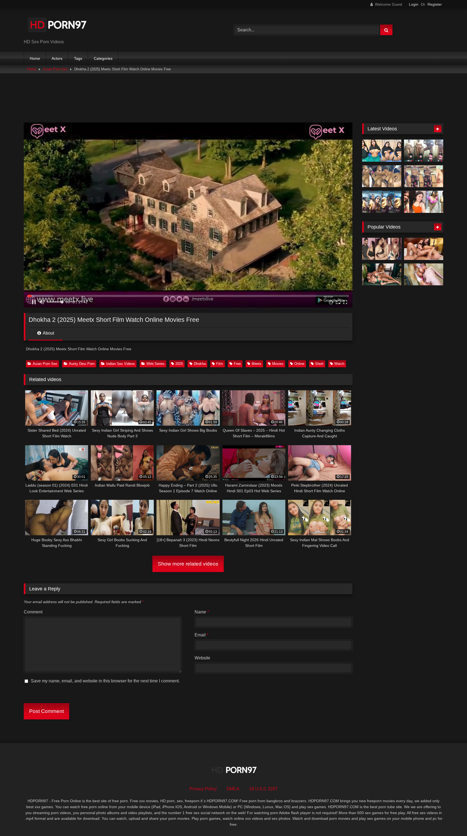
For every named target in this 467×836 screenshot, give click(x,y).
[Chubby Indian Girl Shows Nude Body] (423, 202)
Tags (78, 58)
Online (299, 364)
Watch (339, 364)
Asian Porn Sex (55, 69)
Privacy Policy (203, 789)
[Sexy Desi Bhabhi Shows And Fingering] (381, 151)
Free (237, 364)
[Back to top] (450, 820)
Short (319, 364)
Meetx (256, 364)
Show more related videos (188, 564)
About (48, 333)
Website (202, 658)
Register (435, 4)
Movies (277, 364)
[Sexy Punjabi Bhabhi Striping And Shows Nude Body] (423, 176)
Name (202, 612)
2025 (179, 364)
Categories (103, 58)
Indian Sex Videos (120, 364)
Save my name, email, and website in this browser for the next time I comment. (105, 681)
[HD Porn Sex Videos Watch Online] (57, 26)
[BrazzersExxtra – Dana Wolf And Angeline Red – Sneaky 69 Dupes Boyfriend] (423, 249)
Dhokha (200, 364)
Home (35, 58)
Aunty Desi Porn (82, 364)
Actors (57, 58)
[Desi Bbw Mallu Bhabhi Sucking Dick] (381, 176)
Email (201, 635)
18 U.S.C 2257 (263, 789)
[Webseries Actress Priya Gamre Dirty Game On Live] (381, 249)
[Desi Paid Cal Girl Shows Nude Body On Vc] (423, 151)
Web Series (155, 364)
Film (219, 364)
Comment (33, 612)
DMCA (232, 789)
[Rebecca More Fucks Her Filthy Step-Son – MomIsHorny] (423, 274)
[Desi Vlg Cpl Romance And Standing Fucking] (381, 202)
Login (413, 4)
